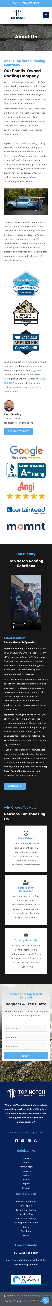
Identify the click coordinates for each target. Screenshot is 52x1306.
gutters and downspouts (34, 168)
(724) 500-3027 (30, 3)
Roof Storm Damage (26, 1218)
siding (7, 172)
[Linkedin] (29, 1141)
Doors (26, 1235)
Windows (26, 1231)
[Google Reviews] (35, 1141)
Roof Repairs (26, 1205)
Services (26, 1175)
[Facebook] (16, 1141)
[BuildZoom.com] (26, 1279)
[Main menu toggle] (46, 15)
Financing (26, 1171)
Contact (26, 1188)
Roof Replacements (26, 1201)
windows (16, 172)
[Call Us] (45, 1300)
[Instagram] (23, 1141)
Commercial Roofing (26, 1209)
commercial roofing (22, 164)
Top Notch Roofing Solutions (35, 1295)
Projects (26, 1183)
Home (26, 1158)
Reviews (26, 1179)
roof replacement (24, 160)
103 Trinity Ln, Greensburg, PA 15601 (26, 1132)
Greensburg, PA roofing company (25, 222)
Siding (26, 1226)
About (26, 1162)
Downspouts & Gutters (26, 1222)
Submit (26, 1055)
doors (26, 172)
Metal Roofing (26, 1214)
